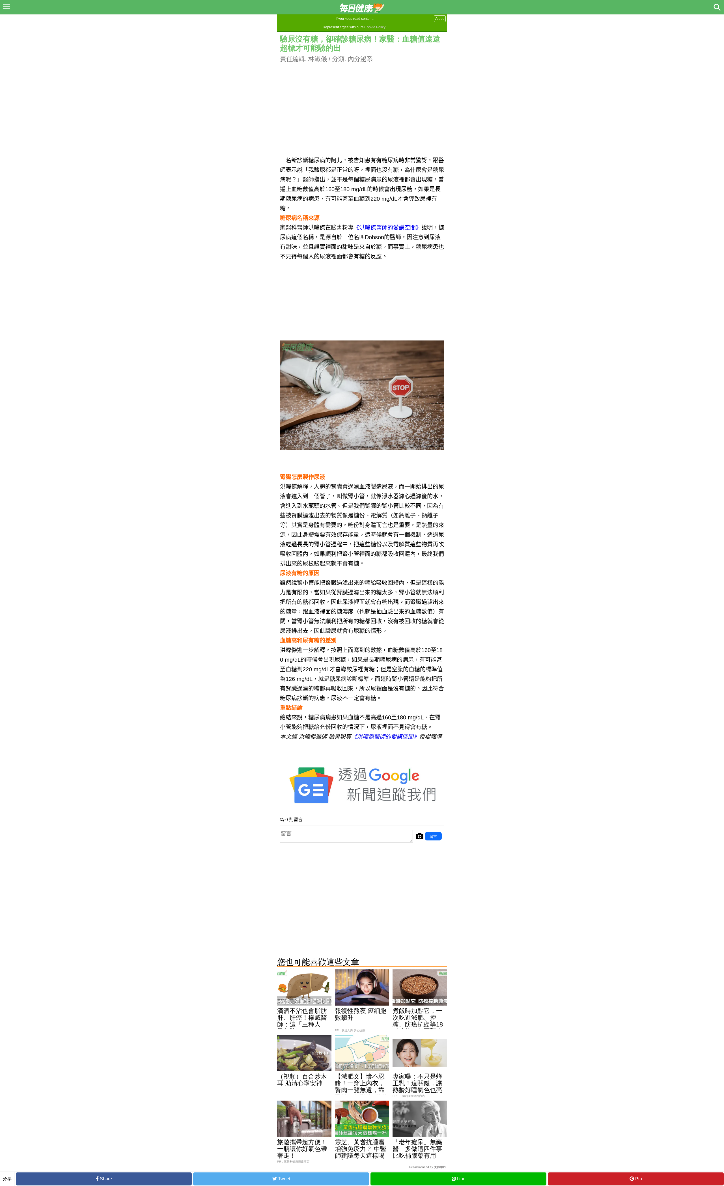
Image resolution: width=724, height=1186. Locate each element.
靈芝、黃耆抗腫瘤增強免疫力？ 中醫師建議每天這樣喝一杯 (360, 1152)
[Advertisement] (362, 103)
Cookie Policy (374, 27)
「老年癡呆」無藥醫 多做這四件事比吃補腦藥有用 (417, 1148)
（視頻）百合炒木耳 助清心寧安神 (302, 1080)
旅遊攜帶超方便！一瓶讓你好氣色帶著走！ (302, 1148)
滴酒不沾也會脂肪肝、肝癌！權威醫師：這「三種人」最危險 (302, 1021)
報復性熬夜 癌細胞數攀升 (360, 1014)
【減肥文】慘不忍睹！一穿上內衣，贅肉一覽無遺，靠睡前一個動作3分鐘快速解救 (361, 1090)
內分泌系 (360, 58)
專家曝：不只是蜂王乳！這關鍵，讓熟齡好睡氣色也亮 (417, 1083)
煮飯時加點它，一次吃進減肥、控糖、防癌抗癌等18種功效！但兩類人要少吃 (418, 1024)
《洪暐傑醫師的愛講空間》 (387, 228)
